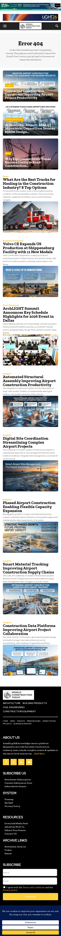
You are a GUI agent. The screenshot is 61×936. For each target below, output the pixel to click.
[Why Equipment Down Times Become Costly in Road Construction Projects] (30, 154)
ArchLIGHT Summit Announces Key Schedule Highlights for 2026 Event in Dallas (28, 314)
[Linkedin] (21, 762)
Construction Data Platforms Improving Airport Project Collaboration (29, 629)
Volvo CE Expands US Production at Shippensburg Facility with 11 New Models (28, 247)
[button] (4, 26)
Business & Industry (14, 119)
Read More (39, 754)
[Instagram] (13, 762)
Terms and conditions (34, 887)
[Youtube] (29, 762)
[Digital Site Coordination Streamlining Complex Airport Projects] (30, 475)
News (8, 153)
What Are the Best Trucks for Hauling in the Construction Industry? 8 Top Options (29, 183)
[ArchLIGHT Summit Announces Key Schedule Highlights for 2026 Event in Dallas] (30, 349)
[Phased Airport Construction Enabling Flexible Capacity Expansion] (30, 537)
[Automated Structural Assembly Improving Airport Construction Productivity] (30, 411)
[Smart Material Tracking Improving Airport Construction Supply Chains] (30, 598)
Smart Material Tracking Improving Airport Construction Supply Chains (28, 568)
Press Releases (11, 305)
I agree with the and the (28, 888)
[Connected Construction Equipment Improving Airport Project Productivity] (30, 86)
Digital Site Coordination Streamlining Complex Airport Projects (25, 442)
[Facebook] (6, 762)
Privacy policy (10, 890)
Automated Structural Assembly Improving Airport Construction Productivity (29, 380)
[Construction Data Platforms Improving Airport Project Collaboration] (30, 660)
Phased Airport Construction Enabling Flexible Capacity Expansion (29, 506)
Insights (9, 85)
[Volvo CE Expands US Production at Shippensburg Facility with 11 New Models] (30, 281)
